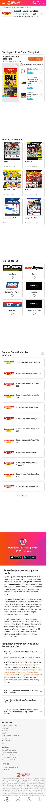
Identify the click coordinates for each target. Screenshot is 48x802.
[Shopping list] (38, 3)
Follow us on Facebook (9, 752)
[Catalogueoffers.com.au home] (13, 3)
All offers (5, 730)
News (3, 743)
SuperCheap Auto (17, 7)
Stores (7, 7)
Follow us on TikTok (8, 760)
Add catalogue (6, 740)
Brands (4, 733)
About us (5, 738)
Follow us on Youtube (9, 757)
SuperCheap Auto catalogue (26, 665)
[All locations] (43, 353)
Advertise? (5, 728)
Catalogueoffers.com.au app (11, 735)
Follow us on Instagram (9, 755)
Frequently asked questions (11, 725)
